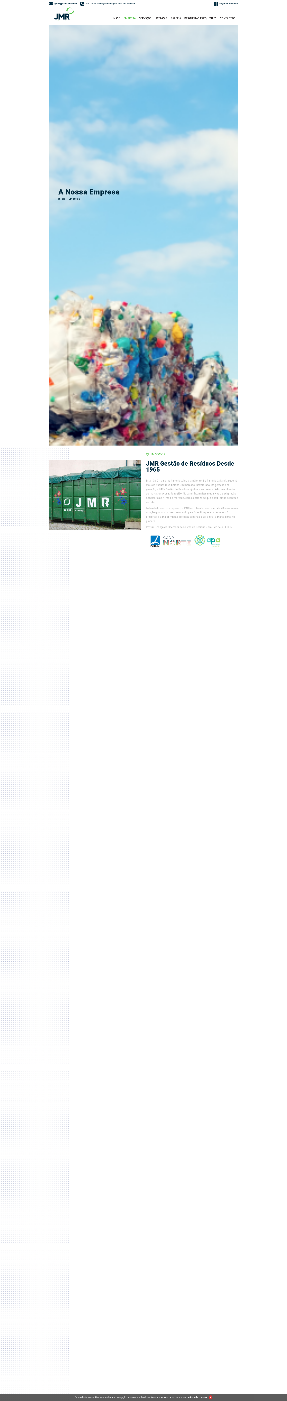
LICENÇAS (161, 18)
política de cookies (197, 1397)
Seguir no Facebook (228, 3)
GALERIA (176, 18)
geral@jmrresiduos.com (66, 3)
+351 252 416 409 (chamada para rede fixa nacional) (110, 3)
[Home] (64, 14)
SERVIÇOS (145, 18)
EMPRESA (130, 18)
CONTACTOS (228, 18)
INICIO (116, 18)
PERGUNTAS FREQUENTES (200, 18)
